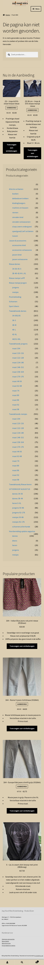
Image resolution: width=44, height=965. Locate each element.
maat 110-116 (18, 353)
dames (15, 536)
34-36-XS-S (16, 269)
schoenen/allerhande (21, 526)
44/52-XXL (16, 339)
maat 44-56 (17, 381)
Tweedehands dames (17, 311)
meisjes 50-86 (18, 517)
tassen (15, 236)
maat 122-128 (18, 358)
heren (14, 545)
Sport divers (14, 306)
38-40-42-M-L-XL (19, 273)
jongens (15, 287)
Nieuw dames (14, 264)
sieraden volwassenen (21, 222)
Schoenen (13, 301)
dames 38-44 (17, 498)
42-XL (14, 334)
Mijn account (7, 962)
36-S (14, 320)
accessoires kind (19, 245)
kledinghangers (18, 203)
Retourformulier (6, 943)
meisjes (15, 292)
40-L (14, 329)
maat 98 (15, 409)
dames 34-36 (17, 494)
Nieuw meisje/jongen (18, 283)
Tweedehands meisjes (18, 414)
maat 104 (16, 348)
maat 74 (15, 390)
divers (14, 540)
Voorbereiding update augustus (22, 531)
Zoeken (22, 962)
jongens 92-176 (18, 512)
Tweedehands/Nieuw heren (20, 484)
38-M (14, 325)
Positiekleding (15, 297)
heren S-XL (16, 503)
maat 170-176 (18, 376)
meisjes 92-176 (18, 522)
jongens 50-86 (18, 508)
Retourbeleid (5, 941)
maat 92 (15, 404)
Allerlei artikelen (16, 189)
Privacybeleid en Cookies (8, 945)
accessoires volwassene (22, 250)
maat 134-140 (18, 362)
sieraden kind (17, 217)
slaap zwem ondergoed (22, 226)
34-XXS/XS (16, 315)
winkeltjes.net (39, 956)
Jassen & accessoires (17, 240)
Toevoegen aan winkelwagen (11, 147)
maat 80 (15, 395)
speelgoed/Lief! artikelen (22, 231)
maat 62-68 (17, 386)
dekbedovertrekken (20, 198)
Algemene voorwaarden (8, 939)
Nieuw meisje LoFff (17, 278)
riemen (15, 212)
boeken (15, 193)
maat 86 (15, 400)
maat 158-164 (18, 372)
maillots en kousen (20, 208)
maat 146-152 (18, 367)
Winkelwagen (33, 961)
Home (8, 15)
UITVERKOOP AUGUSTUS (19, 489)
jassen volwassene (20, 259)
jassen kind (16, 254)
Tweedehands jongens (18, 343)
